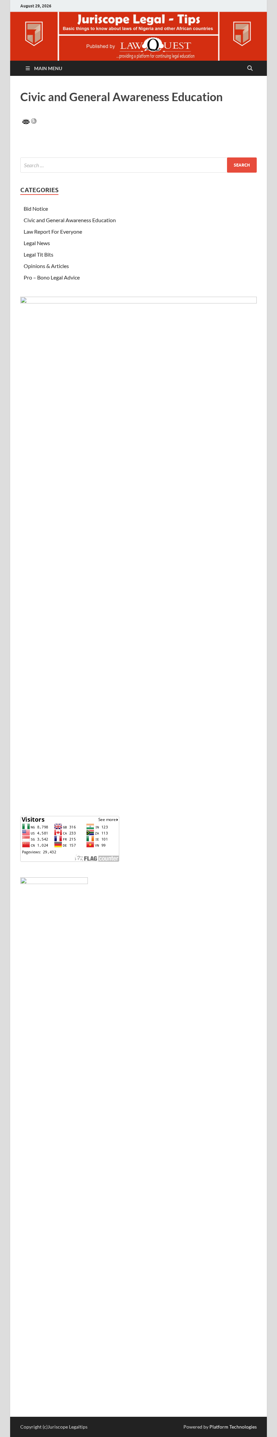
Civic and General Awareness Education (70, 220)
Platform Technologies (233, 1427)
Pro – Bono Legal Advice (52, 277)
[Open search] (250, 68)
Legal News (37, 243)
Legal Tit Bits (38, 254)
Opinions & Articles (46, 266)
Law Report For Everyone (53, 231)
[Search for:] (138, 165)
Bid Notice (36, 208)
